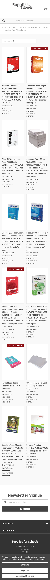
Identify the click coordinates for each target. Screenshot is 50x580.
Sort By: (6, 41)
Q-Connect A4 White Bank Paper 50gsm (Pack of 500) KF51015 (36, 386)
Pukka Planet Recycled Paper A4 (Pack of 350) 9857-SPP (11, 386)
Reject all (25, 570)
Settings (25, 564)
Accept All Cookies (25, 576)
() (47, 9)
